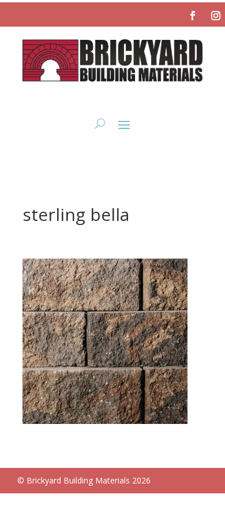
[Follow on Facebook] (192, 15)
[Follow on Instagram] (216, 15)
